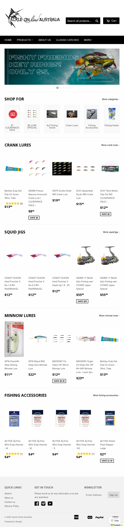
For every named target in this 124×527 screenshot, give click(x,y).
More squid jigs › (111, 231)
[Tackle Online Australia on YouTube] (50, 504)
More (87, 40)
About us (44, 40)
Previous (9, 67)
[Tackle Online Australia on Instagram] (43, 504)
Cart (113, 20)
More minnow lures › (109, 315)
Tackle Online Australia (21, 517)
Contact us (10, 501)
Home (8, 40)
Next (114, 67)
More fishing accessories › (106, 395)
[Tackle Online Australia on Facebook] (36, 504)
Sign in (94, 13)
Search (8, 493)
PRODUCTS (24, 40)
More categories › (110, 99)
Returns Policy (12, 505)
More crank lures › (110, 144)
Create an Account (110, 13)
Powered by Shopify (13, 521)
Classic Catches (67, 40)
